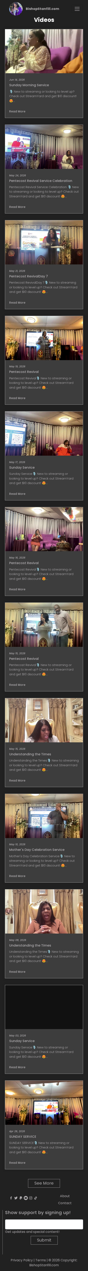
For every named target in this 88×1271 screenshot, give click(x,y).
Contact (65, 1203)
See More (44, 1183)
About (65, 1196)
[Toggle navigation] (77, 9)
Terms (40, 1260)
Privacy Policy (22, 1260)
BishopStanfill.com (42, 8)
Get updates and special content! (32, 1231)
